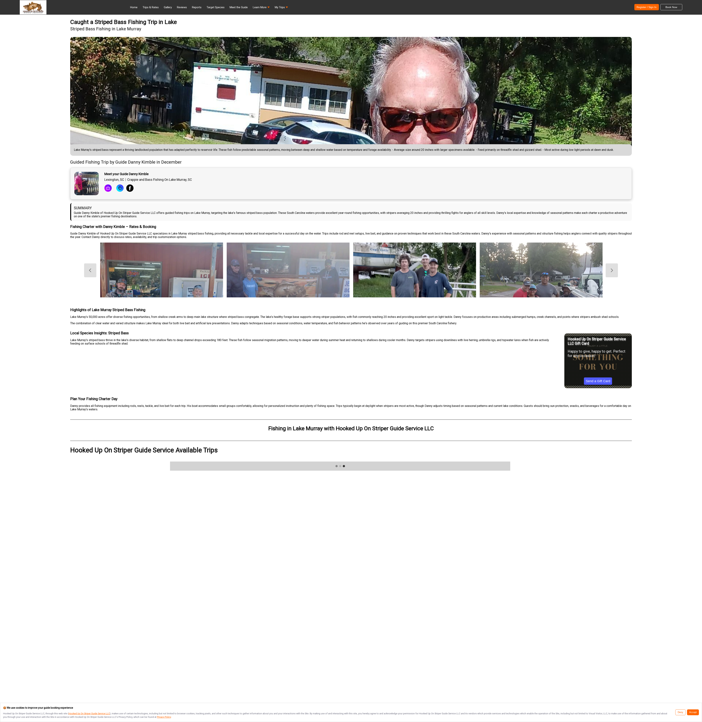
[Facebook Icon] (130, 188)
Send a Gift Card (598, 381)
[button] (261, 8)
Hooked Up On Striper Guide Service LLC (89, 713)
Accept (693, 712)
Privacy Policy (164, 717)
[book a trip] (108, 188)
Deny (680, 712)
